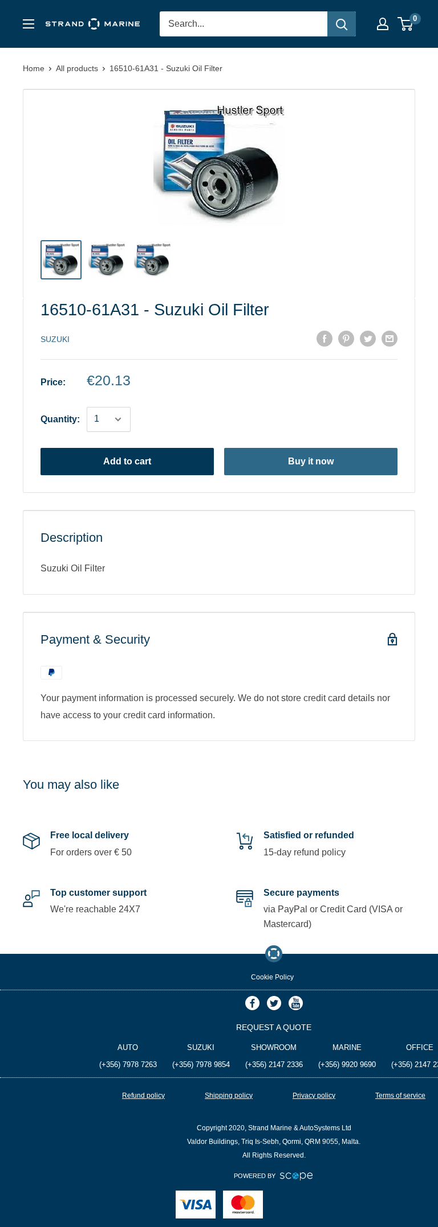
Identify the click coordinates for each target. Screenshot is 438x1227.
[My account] (382, 24)
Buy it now (311, 461)
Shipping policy (229, 1096)
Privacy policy (314, 1096)
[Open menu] (28, 23)
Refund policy (143, 1096)
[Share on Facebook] (324, 338)
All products (77, 68)
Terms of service (400, 1096)
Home (33, 68)
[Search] (341, 23)
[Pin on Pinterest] (346, 338)
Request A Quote (273, 1027)
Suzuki (55, 339)
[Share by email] (390, 338)
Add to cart (127, 461)
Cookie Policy (272, 977)
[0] (406, 24)
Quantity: (60, 419)
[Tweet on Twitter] (368, 338)
